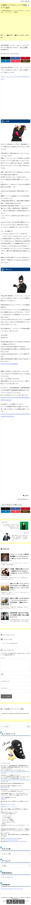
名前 (2, 674)
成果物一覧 (4, 799)
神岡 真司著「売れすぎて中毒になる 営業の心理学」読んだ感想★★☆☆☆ (19, 615)
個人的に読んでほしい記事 (8, 804)
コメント (3, 658)
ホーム (3, 35)
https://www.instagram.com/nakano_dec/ (12, 888)
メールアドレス (5, 681)
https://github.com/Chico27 (10, 840)
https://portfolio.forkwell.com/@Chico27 (16, 841)
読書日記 (11, 35)
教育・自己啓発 (20, 35)
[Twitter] (5, 58)
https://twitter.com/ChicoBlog (14, 838)
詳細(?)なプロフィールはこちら (9, 806)
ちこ (28, 499)
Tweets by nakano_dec (7, 877)
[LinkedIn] (5, 61)
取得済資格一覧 (5, 787)
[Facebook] (15, 58)
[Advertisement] (15, 24)
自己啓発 (26, 495)
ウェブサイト (4, 688)
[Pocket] (15, 61)
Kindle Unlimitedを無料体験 (9, 364)
